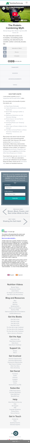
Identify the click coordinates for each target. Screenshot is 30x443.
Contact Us (15, 419)
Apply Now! (20, 439)
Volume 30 (15, 32)
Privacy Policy (15, 411)
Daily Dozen (15, 343)
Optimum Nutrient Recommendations (15, 311)
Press (15, 421)
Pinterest (15, 377)
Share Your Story (15, 366)
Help (15, 404)
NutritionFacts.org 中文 (15, 385)
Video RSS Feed (15, 394)
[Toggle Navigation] (26, 2)
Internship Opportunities (15, 360)
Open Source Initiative (15, 364)
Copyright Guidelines (15, 409)
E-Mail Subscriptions (15, 390)
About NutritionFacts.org (15, 402)
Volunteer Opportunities (15, 358)
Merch (15, 352)
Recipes (15, 302)
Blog (15, 300)
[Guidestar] (12, 433)
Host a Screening (15, 368)
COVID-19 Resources (15, 313)
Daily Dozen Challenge (15, 345)
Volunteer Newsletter (15, 392)
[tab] (15, 67)
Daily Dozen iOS (15, 339)
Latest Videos (15, 291)
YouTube (15, 381)
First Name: (8, 185)
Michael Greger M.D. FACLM (11, 31)
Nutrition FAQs (15, 310)
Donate (15, 351)
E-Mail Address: (9, 191)
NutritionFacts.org (16, 3)
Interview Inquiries (15, 424)
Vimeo (15, 383)
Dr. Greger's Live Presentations (15, 292)
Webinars (15, 304)
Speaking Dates (15, 306)
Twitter (15, 375)
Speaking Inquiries (15, 423)
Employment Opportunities (15, 362)
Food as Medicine (15, 142)
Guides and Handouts (15, 308)
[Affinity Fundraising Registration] (15, 433)
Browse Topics (15, 287)
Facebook (15, 374)
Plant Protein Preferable (12, 106)
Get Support (15, 406)
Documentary (15, 294)
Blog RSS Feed (15, 396)
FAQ (15, 407)
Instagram (15, 379)
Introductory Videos (15, 289)
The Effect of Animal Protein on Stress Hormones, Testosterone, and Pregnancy (16, 131)
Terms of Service (15, 413)
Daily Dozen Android (15, 341)
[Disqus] (15, 248)
